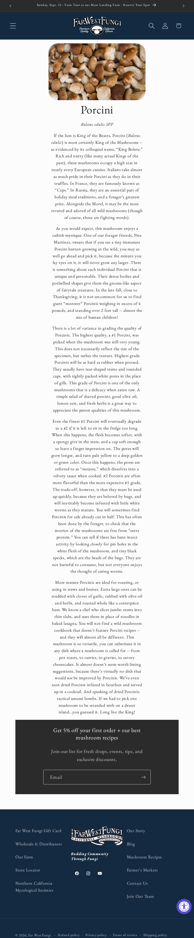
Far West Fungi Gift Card (38, 830)
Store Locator (27, 870)
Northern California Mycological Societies (34, 886)
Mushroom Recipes (144, 857)
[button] (13, 25)
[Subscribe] (143, 777)
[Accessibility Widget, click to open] (184, 906)
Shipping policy (155, 935)
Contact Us (137, 883)
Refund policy (69, 935)
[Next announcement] (183, 6)
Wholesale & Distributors (38, 844)
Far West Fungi (39, 935)
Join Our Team (140, 896)
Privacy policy (96, 935)
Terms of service (125, 935)
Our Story (136, 830)
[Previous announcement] (10, 6)
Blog (131, 844)
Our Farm (24, 857)
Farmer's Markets (142, 870)
